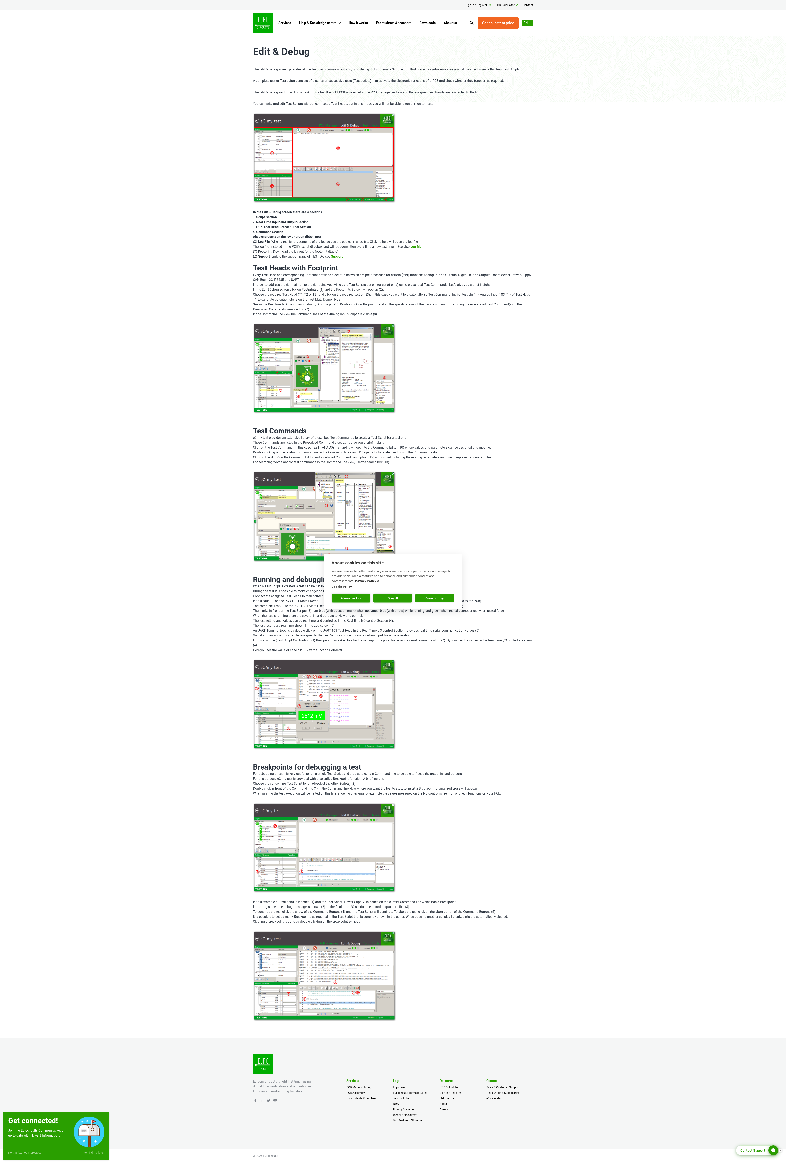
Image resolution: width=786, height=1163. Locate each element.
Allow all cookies (351, 598)
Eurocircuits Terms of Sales (410, 1092)
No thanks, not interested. (24, 1152)
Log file (415, 247)
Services (284, 23)
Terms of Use (401, 1098)
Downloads (427, 23)
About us (450, 23)
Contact (528, 5)
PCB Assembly (355, 1092)
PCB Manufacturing (359, 1087)
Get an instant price (498, 23)
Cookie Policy (342, 586)
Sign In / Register (476, 5)
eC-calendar (493, 1098)
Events (444, 1109)
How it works (358, 23)
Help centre (447, 1098)
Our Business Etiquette (407, 1120)
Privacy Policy (365, 581)
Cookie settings (434, 598)
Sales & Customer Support (502, 1087)
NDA (396, 1103)
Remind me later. (93, 1152)
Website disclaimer (405, 1115)
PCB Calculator (505, 5)
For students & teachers (393, 23)
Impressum (400, 1087)
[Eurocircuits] (263, 23)
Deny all (393, 598)
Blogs (443, 1103)
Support (336, 256)
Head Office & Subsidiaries (502, 1092)
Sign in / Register (450, 1092)
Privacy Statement (404, 1109)
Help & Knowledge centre (318, 23)
